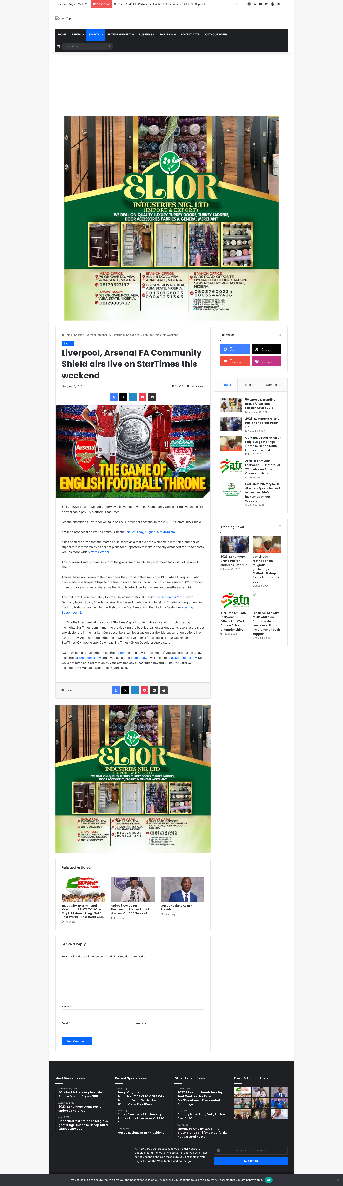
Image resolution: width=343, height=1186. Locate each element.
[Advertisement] (171, 84)
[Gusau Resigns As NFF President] (182, 889)
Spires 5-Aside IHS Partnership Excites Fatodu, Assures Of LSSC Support (131, 909)
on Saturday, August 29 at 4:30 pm (150, 532)
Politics (166, 34)
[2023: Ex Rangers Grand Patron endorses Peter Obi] (231, 424)
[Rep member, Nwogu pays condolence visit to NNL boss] (260, 1114)
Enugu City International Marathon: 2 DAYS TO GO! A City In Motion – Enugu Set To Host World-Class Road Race (83, 911)
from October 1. (101, 552)
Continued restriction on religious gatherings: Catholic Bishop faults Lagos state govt (263, 444)
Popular (226, 385)
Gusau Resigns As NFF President (134, 4)
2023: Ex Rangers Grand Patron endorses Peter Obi (262, 423)
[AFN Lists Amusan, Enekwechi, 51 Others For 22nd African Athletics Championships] (231, 466)
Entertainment (119, 34)
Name (66, 1006)
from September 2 (166, 597)
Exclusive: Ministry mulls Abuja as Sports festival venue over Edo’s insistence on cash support (262, 492)
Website (141, 1023)
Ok (269, 1179)
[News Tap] (63, 18)
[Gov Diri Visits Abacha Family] (260, 1103)
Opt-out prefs (216, 34)
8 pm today (138, 658)
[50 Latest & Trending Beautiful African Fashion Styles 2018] (231, 405)
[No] (338, 1180)
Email (66, 1023)
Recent (249, 385)
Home (62, 34)
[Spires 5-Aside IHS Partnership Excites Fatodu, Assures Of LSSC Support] (133, 889)
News (76, 34)
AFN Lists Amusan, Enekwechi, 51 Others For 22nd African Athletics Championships (262, 467)
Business (145, 34)
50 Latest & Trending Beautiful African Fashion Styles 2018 (260, 404)
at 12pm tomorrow (88, 658)
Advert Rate (190, 34)
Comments (273, 385)
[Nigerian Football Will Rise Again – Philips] (279, 1114)
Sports (94, 34)
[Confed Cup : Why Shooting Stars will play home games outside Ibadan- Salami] (279, 1103)
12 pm (120, 653)
